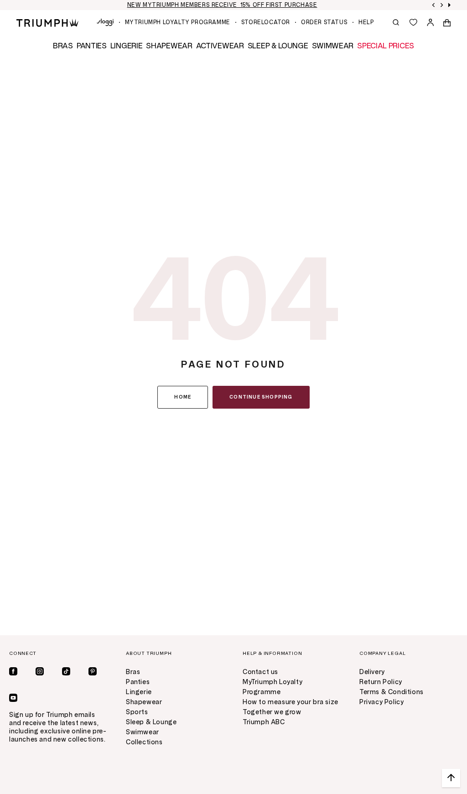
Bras (133, 672)
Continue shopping (260, 397)
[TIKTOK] (66, 671)
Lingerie (139, 692)
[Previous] (434, 5)
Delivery (372, 672)
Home (182, 397)
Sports (137, 712)
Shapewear (144, 702)
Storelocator (265, 22)
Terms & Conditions (391, 692)
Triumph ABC (264, 722)
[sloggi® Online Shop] (105, 22)
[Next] (442, 5)
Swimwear (142, 732)
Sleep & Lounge (151, 722)
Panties (138, 682)
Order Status (324, 22)
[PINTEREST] (92, 671)
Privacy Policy (381, 702)
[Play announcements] (449, 5)
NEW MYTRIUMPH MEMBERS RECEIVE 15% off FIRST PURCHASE (222, 5)
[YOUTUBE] (13, 698)
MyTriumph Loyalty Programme (177, 22)
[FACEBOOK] (13, 671)
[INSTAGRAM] (40, 671)
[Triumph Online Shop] (47, 22)
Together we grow (272, 712)
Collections (144, 742)
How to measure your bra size (290, 702)
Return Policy (380, 682)
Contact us (260, 672)
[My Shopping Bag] (447, 22)
